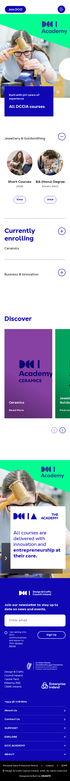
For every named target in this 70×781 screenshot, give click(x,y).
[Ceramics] (28, 373)
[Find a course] (5, 558)
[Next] (63, 430)
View (19, 199)
